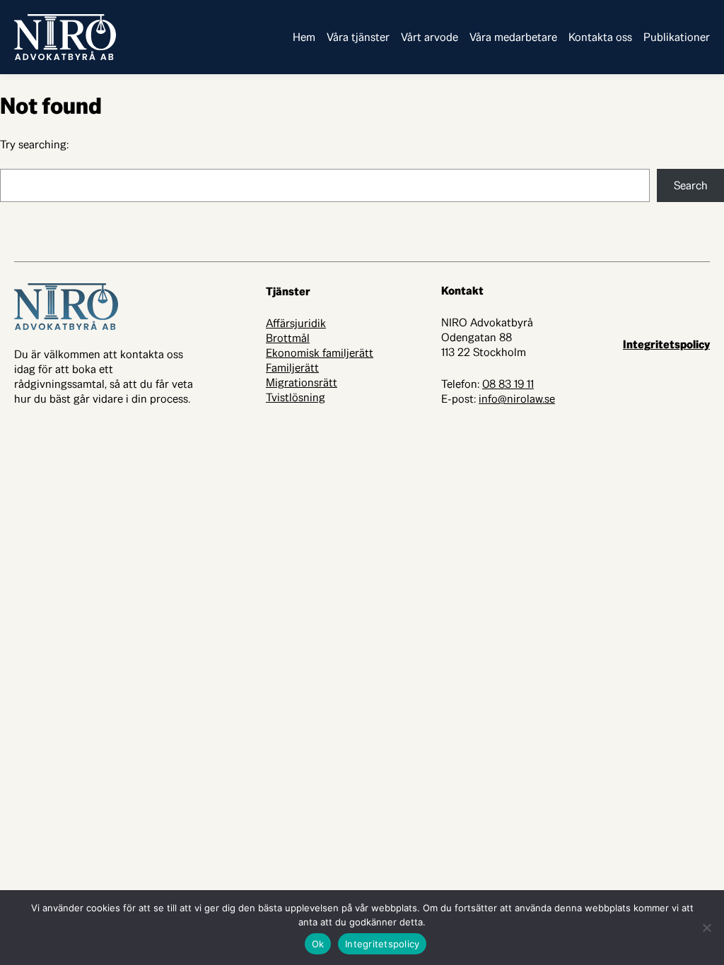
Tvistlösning (295, 397)
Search (691, 185)
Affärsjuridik (296, 323)
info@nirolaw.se (517, 398)
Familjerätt (292, 367)
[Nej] (706, 927)
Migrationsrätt (301, 382)
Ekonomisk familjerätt (319, 352)
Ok (318, 943)
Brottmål (288, 338)
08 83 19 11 (508, 384)
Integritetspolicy (666, 344)
